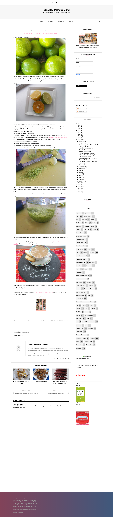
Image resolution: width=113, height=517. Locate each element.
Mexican (78, 288)
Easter (85, 252)
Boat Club (84, 219)
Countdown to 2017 (81, 239)
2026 (79, 123)
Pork (77, 305)
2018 (79, 137)
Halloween (89, 265)
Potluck (84, 305)
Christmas (78, 226)
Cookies (94, 229)
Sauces (86, 312)
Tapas (77, 341)
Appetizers (50, 21)
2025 (79, 125)
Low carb (91, 285)
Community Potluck (89, 226)
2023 (79, 128)
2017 (79, 139)
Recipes (71, 21)
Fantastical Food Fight (81, 255)
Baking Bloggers (87, 216)
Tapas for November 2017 (86, 148)
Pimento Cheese (83, 150)
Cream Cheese (79, 249)
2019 (79, 136)
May (80, 174)
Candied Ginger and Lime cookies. (58, 137)
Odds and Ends (79, 298)
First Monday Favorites (81, 259)
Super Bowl (90, 328)
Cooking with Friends (81, 236)
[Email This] (22, 332)
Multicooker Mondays (81, 292)
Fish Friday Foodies (80, 262)
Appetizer (78, 213)
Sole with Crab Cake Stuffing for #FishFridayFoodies (87, 155)
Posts (79, 108)
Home (41, 21)
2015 (79, 184)
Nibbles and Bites (80, 295)
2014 (79, 186)
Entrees (92, 252)
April (80, 175)
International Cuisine (81, 279)
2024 (79, 127)
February (81, 179)
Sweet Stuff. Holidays (81, 335)
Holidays (86, 269)
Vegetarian (78, 348)
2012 (79, 190)
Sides (88, 318)
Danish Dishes (61, 21)
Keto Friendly (79, 282)
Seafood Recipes (89, 315)
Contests (78, 229)
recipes (82, 401)
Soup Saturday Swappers (88, 321)
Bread (92, 219)
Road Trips (78, 312)
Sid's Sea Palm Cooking (57, 9)
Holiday (78, 269)
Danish (89, 249)
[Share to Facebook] (27, 332)
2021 (79, 132)
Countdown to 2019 (81, 242)
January (81, 181)
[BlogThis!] (24, 332)
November (82, 143)
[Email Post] (18, 331)
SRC (86, 325)
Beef (77, 219)
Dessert (78, 252)
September (82, 167)
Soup (77, 321)
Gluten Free (79, 265)
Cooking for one (80, 232)
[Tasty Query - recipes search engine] (80, 376)
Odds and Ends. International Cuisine (85, 302)
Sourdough (78, 325)
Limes (37, 37)
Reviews (93, 308)
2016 (79, 183)
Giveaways (92, 262)
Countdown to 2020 (81, 246)
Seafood (78, 315)
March (81, 177)
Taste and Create (88, 341)
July (80, 170)
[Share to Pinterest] (28, 332)
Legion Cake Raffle (80, 285)
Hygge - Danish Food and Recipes (44, 292)
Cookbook (86, 229)
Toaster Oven (89, 344)
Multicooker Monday (89, 288)
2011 (79, 192)
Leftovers (89, 282)
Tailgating (92, 338)
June (80, 172)
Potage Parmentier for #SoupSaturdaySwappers (86, 152)
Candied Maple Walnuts (41, 381)
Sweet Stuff (29, 33)
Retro (86, 308)
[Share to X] (25, 332)
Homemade (79, 272)
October (81, 165)
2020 (79, 134)
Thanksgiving (79, 344)
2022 (79, 130)
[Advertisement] (40, 454)
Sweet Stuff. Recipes (81, 338)
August (81, 168)
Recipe (91, 305)
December (82, 141)
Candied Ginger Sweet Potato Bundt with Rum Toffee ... (88, 145)
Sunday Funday (80, 328)
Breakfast (78, 222)
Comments (81, 111)
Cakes (86, 222)
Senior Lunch (79, 318)
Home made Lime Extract (85, 160)
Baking (77, 216)
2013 (79, 188)
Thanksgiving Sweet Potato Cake (88, 158)
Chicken (94, 222)
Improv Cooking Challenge (82, 275)
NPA (89, 295)
